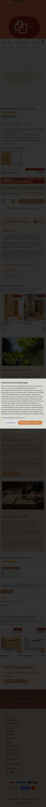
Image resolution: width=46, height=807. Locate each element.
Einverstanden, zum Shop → (30, 422)
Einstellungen (10, 422)
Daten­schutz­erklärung (8, 417)
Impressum (21, 417)
